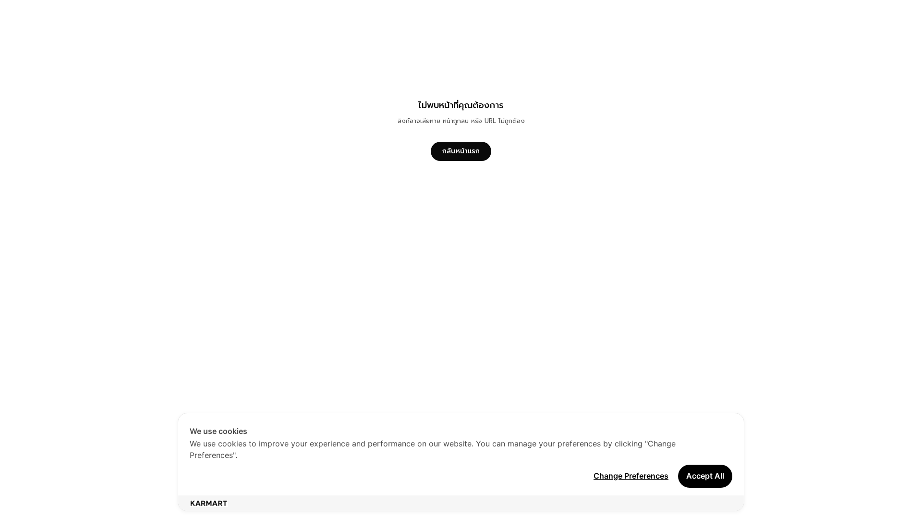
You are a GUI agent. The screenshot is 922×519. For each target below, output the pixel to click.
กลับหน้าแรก (461, 151)
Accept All (705, 476)
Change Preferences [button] (631, 476)
